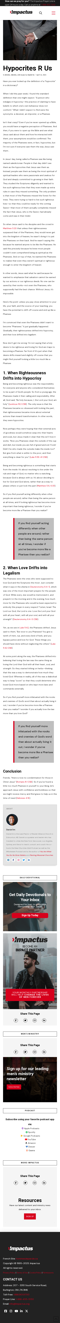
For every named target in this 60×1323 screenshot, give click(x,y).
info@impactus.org (19, 1303)
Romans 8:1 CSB (24, 782)
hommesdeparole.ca (27, 1258)
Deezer (31, 1146)
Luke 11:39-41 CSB (38, 457)
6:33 (53, 485)
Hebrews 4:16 (23, 798)
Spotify (31, 1132)
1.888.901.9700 (21, 1294)
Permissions (48, 1272)
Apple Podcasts (31, 1128)
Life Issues (21, 75)
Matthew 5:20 (10, 228)
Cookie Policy (35, 1272)
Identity (14, 75)
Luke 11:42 (24, 627)
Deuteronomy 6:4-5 (40, 586)
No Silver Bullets (19, 855)
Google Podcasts (31, 1135)
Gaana (32, 1150)
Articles (7, 75)
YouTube (32, 1139)
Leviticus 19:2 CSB (17, 404)
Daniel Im (31, 75)
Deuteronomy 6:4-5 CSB (25, 619)
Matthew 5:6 (43, 485)
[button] (41, 13)
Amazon (32, 1143)
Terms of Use (22, 1272)
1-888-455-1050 (48, 5)
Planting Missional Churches (41, 855)
